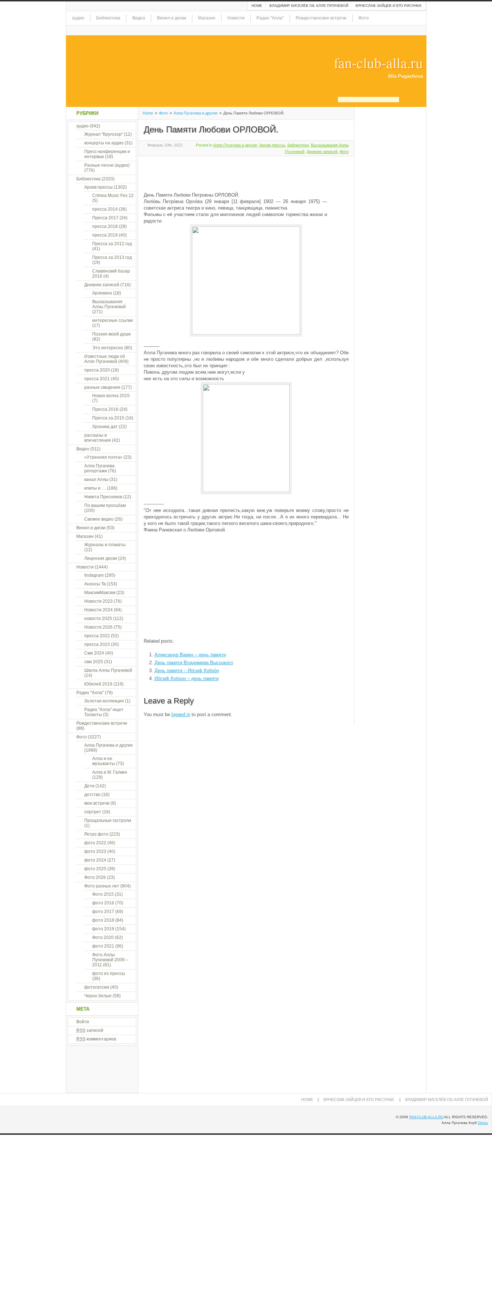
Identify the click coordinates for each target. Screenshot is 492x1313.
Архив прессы (272, 145)
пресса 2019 (105, 235)
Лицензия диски (100, 558)
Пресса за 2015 (108, 418)
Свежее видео (98, 519)
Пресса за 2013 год (112, 257)
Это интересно (107, 347)
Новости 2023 (98, 601)
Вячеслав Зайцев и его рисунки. (388, 6)
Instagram (94, 575)
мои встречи (96, 803)
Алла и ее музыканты (103, 761)
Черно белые (98, 995)
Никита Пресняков (103, 496)
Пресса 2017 (105, 217)
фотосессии (96, 987)
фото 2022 (95, 842)
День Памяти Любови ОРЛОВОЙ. (211, 129)
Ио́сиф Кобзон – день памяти (187, 678)
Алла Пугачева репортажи (99, 468)
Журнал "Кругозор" (103, 134)
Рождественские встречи (321, 18)
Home (256, 6)
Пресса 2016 (105, 409)
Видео (138, 18)
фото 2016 (103, 902)
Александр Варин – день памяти (190, 654)
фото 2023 (95, 851)
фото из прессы (108, 973)
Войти (82, 1021)
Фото (363, 18)
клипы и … (95, 488)
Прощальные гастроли (107, 820)
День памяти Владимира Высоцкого (194, 662)
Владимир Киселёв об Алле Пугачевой (308, 6)
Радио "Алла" (270, 18)
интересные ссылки (112, 320)
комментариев (96, 1039)
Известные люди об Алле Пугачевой (104, 359)
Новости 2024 (98, 609)
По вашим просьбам (105, 505)
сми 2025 (93, 661)
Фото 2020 (103, 937)
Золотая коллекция (104, 700)
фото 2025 (95, 868)
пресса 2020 (97, 370)
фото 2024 (95, 860)
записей (89, 1030)
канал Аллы (96, 479)
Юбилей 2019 (98, 684)
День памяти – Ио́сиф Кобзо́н (187, 670)
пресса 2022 (97, 635)
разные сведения (102, 387)
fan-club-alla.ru (378, 62)
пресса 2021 (97, 378)
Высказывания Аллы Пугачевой (109, 304)
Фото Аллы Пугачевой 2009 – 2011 (110, 959)
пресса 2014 (105, 209)
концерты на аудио (104, 142)
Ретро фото (96, 834)
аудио (78, 18)
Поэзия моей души (111, 334)
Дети (89, 785)
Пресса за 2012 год (112, 243)
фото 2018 (103, 920)
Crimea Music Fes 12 (113, 195)
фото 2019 (103, 928)
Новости (236, 18)
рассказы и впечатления (97, 438)
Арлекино (102, 293)
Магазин (206, 18)
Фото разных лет (101, 886)
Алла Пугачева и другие (196, 113)
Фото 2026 (95, 877)
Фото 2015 (103, 894)
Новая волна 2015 (111, 395)
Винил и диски (171, 18)
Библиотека (108, 18)
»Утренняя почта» (103, 457)
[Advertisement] (228, 173)
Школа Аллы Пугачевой (108, 670)
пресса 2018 (105, 226)
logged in (180, 714)
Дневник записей (322, 151)
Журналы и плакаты (105, 544)
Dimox (483, 1123)
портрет (92, 811)
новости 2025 (98, 618)
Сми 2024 (94, 653)
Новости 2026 (98, 627)
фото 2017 (103, 911)
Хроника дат (105, 426)
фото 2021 (103, 946)
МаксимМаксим (99, 592)
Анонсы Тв (95, 583)
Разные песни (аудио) (107, 165)
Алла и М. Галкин (109, 772)
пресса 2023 (97, 644)
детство (92, 794)
